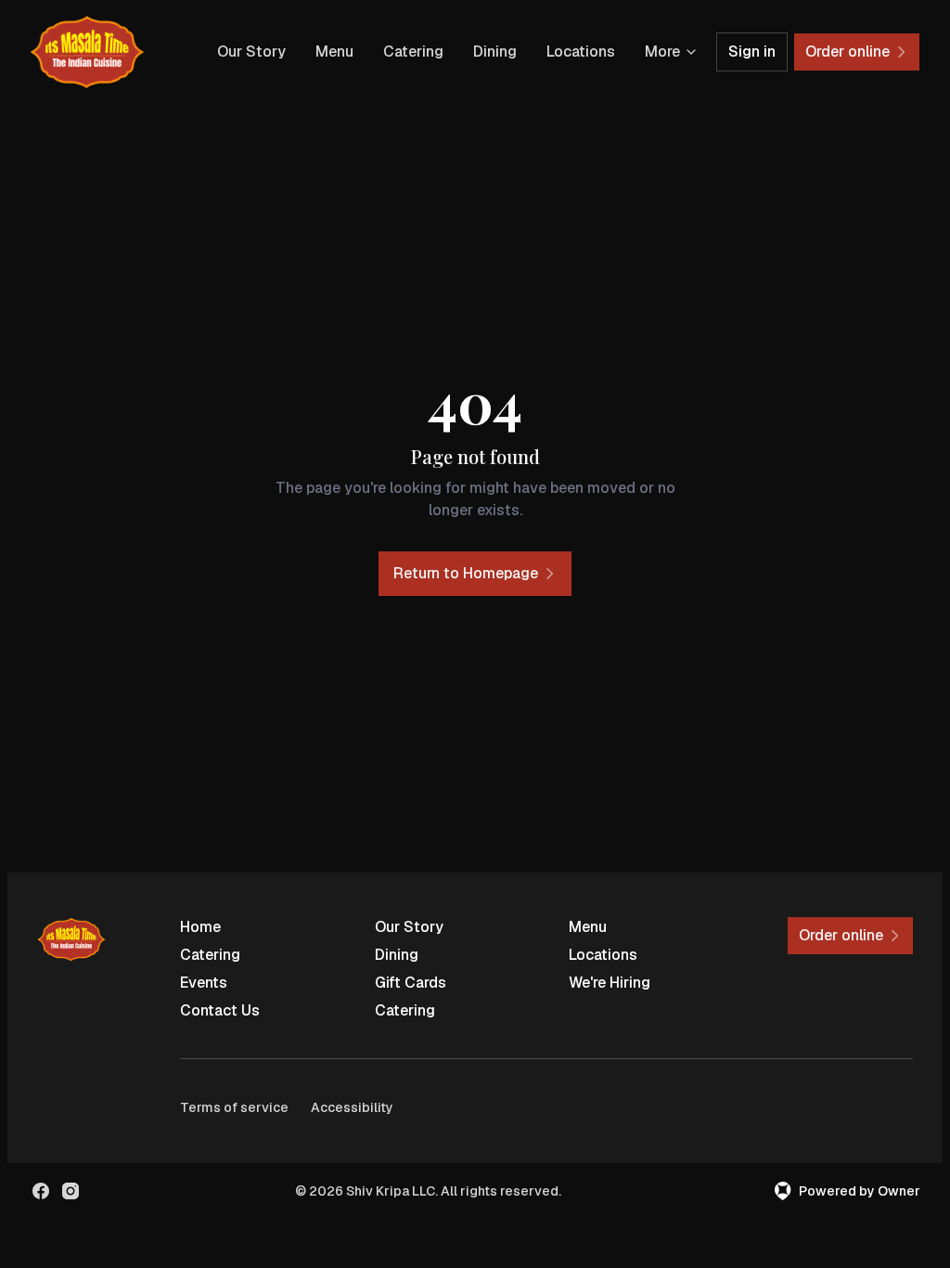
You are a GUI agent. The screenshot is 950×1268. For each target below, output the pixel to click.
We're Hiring (609, 982)
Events (203, 982)
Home (200, 927)
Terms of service (234, 1107)
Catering (413, 51)
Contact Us (220, 1010)
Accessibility (352, 1107)
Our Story (251, 51)
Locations (580, 51)
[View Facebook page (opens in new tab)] (41, 1191)
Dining (495, 51)
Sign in (752, 51)
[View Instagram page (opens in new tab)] (70, 1191)
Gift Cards (410, 982)
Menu (334, 51)
